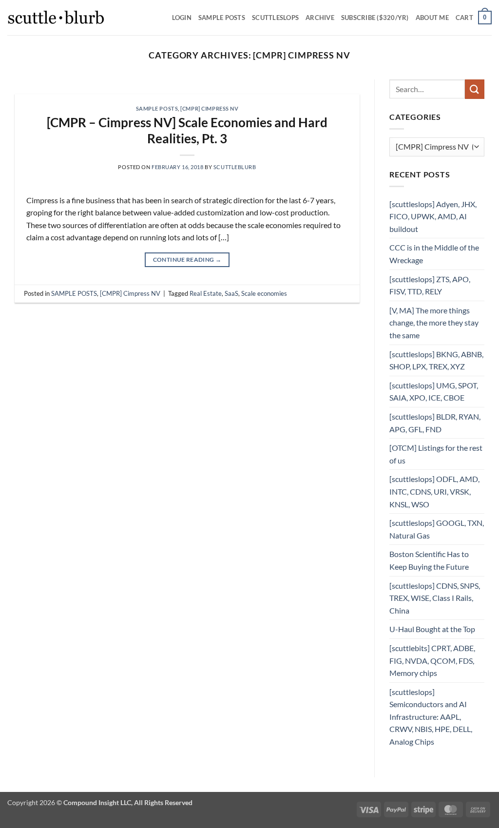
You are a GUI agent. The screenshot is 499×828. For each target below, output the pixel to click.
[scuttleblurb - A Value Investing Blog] (56, 17)
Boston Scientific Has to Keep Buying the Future (429, 560)
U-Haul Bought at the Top (432, 629)
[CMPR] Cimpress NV (209, 108)
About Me (432, 17)
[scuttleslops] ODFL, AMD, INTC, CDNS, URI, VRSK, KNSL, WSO (434, 491)
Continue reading (187, 259)
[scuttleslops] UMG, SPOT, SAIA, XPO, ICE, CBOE (433, 392)
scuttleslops (275, 17)
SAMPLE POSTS (221, 17)
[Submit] (474, 88)
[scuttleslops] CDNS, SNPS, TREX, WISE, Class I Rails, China (434, 598)
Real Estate (206, 293)
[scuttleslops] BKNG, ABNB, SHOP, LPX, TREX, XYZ (436, 360)
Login (182, 17)
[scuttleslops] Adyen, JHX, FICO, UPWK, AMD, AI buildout (433, 216)
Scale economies (264, 293)
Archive (320, 17)
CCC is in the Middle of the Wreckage (434, 254)
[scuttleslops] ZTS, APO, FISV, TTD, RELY (429, 285)
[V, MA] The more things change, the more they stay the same (434, 323)
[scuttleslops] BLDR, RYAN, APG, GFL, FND (434, 423)
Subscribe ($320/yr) (375, 17)
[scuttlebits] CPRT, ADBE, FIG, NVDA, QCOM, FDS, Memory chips (432, 660)
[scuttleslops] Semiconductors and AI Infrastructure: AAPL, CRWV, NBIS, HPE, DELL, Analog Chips (430, 716)
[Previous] (33, 88)
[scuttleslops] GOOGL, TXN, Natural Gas (436, 529)
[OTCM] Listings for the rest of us (435, 454)
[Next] (340, 88)
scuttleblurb (234, 167)
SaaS (231, 293)
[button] (474, 17)
